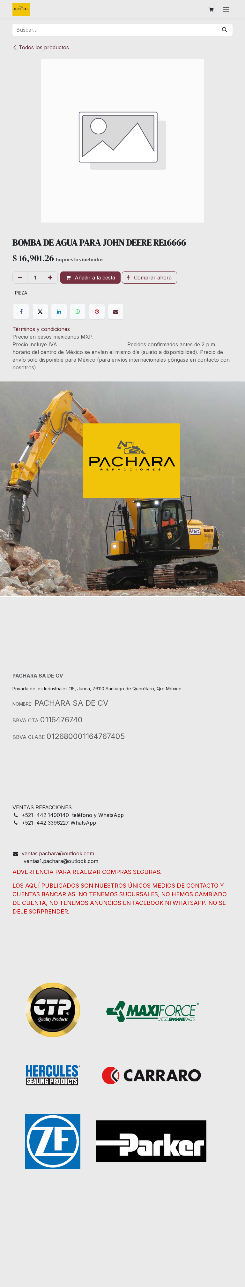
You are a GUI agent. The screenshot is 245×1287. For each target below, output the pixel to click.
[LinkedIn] (59, 311)
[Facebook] (21, 311)
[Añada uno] (50, 277)
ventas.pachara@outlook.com (58, 853)
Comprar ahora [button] (152, 277)
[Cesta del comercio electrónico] (210, 9)
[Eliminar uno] (19, 277)
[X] (40, 311)
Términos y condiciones (41, 329)
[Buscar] (225, 30)
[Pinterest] (97, 311)
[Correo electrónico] (115, 311)
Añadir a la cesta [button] (94, 277)
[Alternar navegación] (226, 9)
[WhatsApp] (77, 311)
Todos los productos (44, 47)
